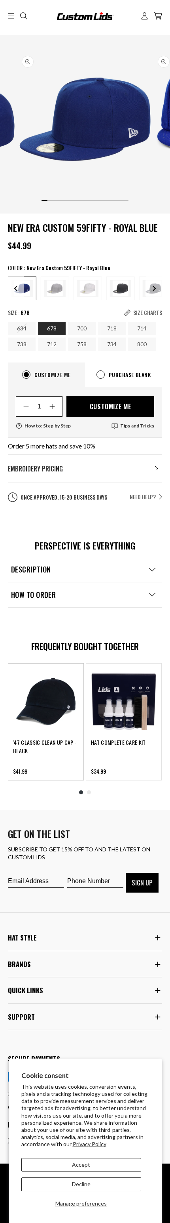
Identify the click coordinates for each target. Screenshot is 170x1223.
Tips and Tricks (137, 426)
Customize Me (110, 406)
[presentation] (16, 288)
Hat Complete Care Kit (118, 742)
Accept (81, 1164)
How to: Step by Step (48, 426)
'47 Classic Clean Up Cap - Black (45, 746)
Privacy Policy (89, 1144)
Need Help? (143, 496)
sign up (142, 882)
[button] (11, 15)
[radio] (55, 288)
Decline (81, 1184)
